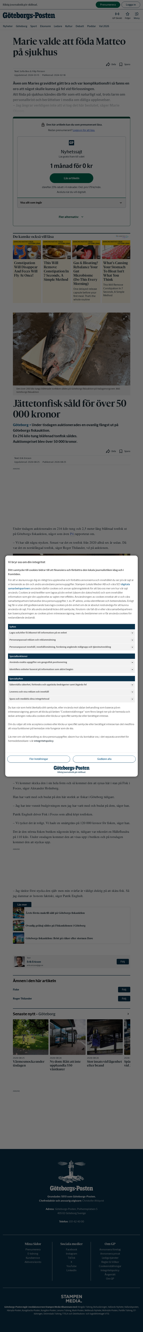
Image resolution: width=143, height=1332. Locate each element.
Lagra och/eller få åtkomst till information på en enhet (38, 632)
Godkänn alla (104, 758)
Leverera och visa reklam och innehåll (29, 691)
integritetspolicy (44, 740)
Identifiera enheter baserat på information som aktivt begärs (41, 669)
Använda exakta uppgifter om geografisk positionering (38, 662)
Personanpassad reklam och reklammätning (32, 639)
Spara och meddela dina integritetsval (29, 698)
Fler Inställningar (38, 758)
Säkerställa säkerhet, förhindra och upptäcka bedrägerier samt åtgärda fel (48, 684)
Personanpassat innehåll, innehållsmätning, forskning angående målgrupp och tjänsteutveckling (60, 646)
